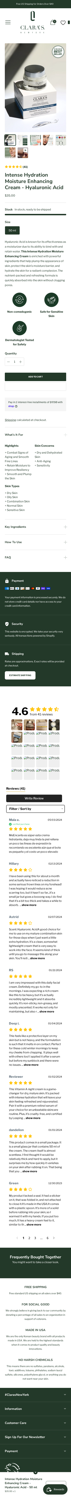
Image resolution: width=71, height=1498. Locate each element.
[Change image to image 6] (10, 152)
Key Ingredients (15, 527)
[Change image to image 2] (23, 140)
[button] (16, 167)
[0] (63, 22)
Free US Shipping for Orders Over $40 (34, 4)
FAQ (8, 557)
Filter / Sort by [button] (20, 808)
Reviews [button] (15, 788)
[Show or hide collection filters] (35, 1472)
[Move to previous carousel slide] (5, 1275)
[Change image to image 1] (10, 140)
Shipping (10, 420)
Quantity (11, 353)
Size (7, 222)
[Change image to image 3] (35, 140)
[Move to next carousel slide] (66, 1275)
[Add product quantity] (8, 362)
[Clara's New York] (32, 22)
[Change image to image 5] (60, 140)
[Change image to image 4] (48, 140)
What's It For (14, 435)
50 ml (12, 230)
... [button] (27, 905)
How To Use (13, 542)
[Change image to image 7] (23, 152)
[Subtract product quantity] (20, 362)
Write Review (34, 798)
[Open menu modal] (8, 22)
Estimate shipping (20, 675)
